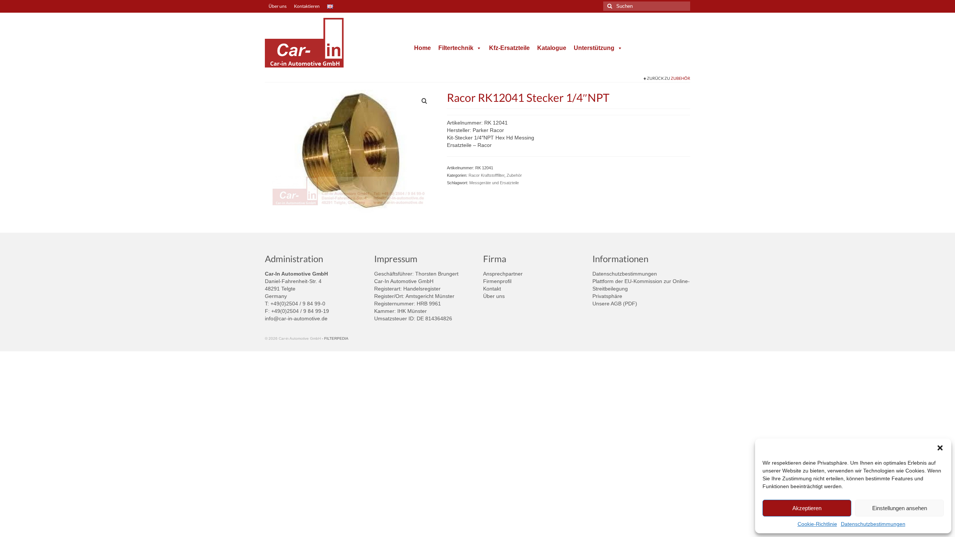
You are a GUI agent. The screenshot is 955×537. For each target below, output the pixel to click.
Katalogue (551, 48)
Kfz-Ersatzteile (509, 48)
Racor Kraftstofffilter (486, 175)
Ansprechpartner (503, 274)
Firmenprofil (497, 281)
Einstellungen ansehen (899, 508)
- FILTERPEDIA (335, 338)
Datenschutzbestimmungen (873, 524)
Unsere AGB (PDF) (614, 304)
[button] (940, 448)
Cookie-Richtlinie (817, 524)
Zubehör (680, 78)
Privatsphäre (607, 296)
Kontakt (492, 289)
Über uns (494, 296)
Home (422, 48)
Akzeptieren (806, 508)
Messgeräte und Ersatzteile (494, 182)
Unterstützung (594, 48)
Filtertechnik (455, 48)
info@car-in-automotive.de (296, 318)
